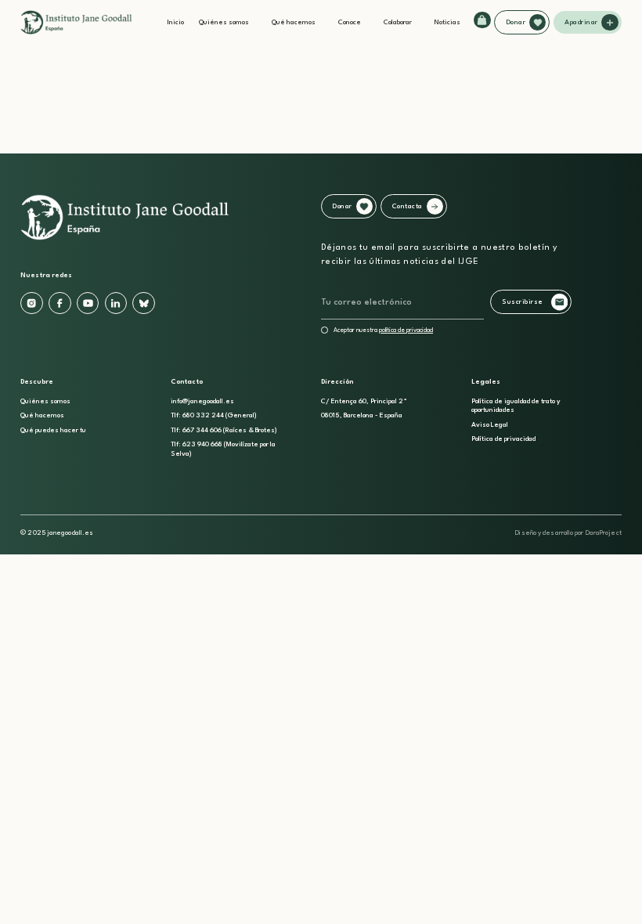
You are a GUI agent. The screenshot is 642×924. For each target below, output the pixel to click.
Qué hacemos (294, 22)
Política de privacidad (503, 438)
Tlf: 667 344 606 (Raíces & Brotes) (224, 430)
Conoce (349, 22)
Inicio (175, 22)
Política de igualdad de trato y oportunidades (516, 405)
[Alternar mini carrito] (482, 20)
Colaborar (398, 22)
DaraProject (604, 532)
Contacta (407, 206)
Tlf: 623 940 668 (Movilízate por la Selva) (223, 449)
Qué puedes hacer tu (53, 430)
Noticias (447, 22)
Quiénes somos (224, 22)
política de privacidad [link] (406, 330)
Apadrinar (581, 22)
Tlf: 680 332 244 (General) (214, 415)
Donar (516, 22)
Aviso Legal (489, 424)
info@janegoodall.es (202, 401)
